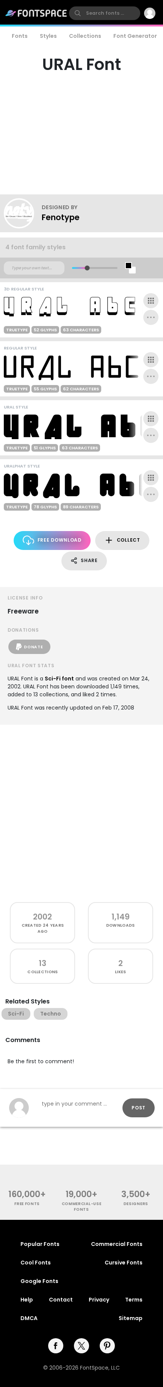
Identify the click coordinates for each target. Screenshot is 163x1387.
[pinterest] (107, 1345)
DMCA (29, 1318)
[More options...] (150, 317)
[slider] (87, 268)
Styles (48, 36)
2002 (42, 916)
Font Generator (135, 36)
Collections (85, 36)
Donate (33, 647)
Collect (128, 540)
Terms (134, 1299)
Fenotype (61, 217)
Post (139, 1107)
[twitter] (81, 1345)
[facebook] (55, 1345)
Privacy (99, 1299)
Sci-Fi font (59, 678)
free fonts (27, 1204)
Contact (61, 1299)
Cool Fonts (35, 1262)
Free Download (60, 540)
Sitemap (131, 1318)
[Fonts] (36, 13)
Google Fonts (39, 1281)
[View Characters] (150, 300)
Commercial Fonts (117, 1244)
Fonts (20, 36)
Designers (136, 1204)
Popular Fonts (40, 1244)
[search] (104, 13)
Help (26, 1299)
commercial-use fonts (82, 1206)
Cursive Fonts (124, 1262)
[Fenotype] (23, 213)
